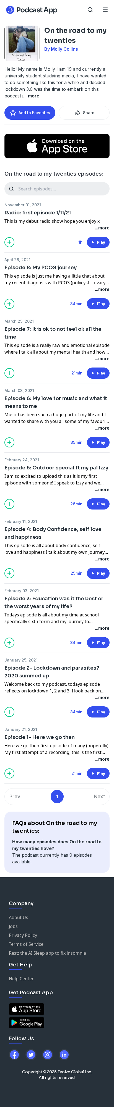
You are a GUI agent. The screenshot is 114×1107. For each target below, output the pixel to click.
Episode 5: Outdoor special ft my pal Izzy (56, 468)
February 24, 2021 (21, 459)
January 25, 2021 (21, 660)
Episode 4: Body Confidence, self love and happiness (53, 533)
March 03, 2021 (19, 390)
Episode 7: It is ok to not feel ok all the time (53, 333)
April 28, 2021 (17, 259)
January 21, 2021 (20, 729)
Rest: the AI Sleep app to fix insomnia (47, 953)
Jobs (13, 926)
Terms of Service (26, 944)
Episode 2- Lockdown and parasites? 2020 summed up (51, 672)
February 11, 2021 (20, 521)
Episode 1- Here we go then (39, 737)
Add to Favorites (34, 112)
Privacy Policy (23, 935)
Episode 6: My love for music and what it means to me (55, 402)
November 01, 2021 (22, 204)
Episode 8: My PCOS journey (40, 267)
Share (88, 112)
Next (99, 796)
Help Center (21, 979)
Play (101, 242)
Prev (14, 796)
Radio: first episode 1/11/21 (37, 213)
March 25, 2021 (19, 321)
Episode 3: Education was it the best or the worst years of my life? (53, 602)
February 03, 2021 (21, 590)
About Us (18, 917)
